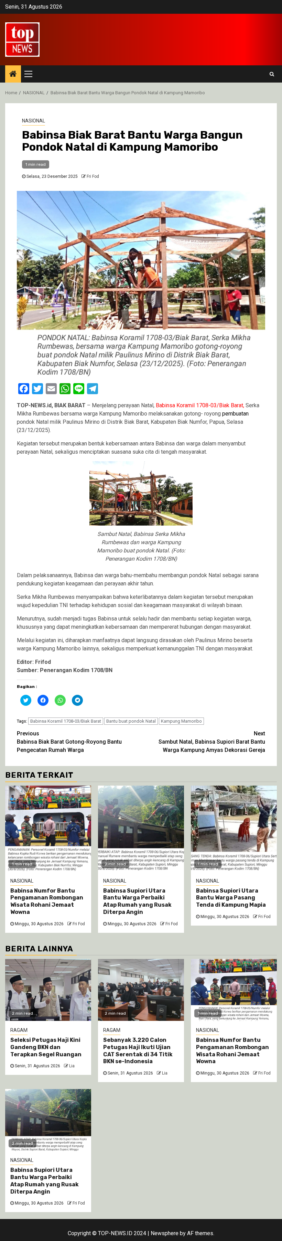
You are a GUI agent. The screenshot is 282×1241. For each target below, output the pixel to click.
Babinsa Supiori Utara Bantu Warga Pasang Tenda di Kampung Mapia (231, 897)
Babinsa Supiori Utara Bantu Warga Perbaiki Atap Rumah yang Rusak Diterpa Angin (137, 901)
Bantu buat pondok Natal (131, 721)
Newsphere (164, 1233)
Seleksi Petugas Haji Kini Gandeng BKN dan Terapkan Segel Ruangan (46, 1047)
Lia (72, 1066)
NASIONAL (33, 120)
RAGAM (19, 1030)
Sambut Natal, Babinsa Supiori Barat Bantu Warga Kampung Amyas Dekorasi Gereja (212, 741)
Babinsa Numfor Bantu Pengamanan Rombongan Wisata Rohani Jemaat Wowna (46, 901)
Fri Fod (93, 176)
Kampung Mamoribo (181, 721)
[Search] (272, 73)
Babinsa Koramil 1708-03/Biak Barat (65, 721)
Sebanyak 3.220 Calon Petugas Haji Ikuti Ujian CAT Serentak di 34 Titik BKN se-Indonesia (138, 1051)
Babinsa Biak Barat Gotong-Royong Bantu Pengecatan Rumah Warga (69, 741)
